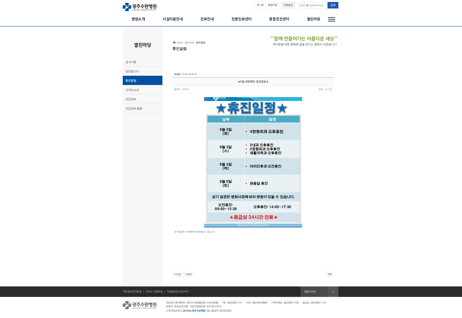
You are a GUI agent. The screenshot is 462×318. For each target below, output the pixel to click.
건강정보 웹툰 (133, 108)
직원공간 (288, 5)
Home (180, 42)
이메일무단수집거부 (177, 291)
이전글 (177, 274)
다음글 (188, 274)
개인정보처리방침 (132, 291)
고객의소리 (132, 90)
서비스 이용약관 (154, 291)
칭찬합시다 (132, 71)
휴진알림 (130, 80)
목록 (330, 274)
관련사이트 (310, 291)
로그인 (260, 5)
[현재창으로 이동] (140, 11)
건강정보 (130, 99)
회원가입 (272, 5)
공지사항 (130, 62)
